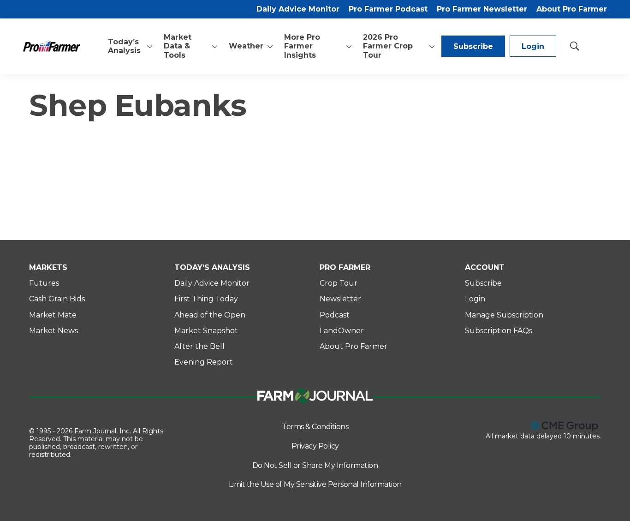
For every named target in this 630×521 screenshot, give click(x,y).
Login (533, 46)
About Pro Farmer (571, 9)
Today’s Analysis (124, 46)
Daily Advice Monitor (297, 9)
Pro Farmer (345, 267)
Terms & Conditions (315, 426)
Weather (246, 46)
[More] (149, 46)
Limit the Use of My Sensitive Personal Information (315, 484)
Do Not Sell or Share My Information (315, 465)
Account (485, 267)
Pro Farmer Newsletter (482, 9)
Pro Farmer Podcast (388, 9)
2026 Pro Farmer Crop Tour (388, 46)
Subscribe (473, 46)
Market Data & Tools (177, 46)
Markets (48, 267)
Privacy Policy (315, 446)
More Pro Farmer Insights (302, 46)
